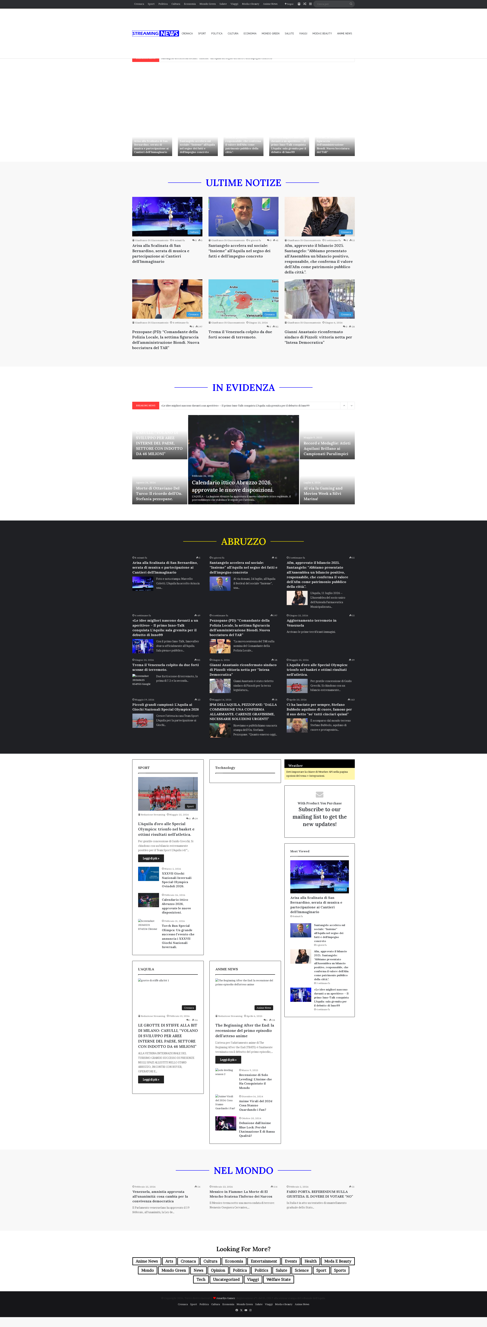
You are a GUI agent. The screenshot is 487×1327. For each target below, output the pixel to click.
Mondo (147, 1270)
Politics (261, 1270)
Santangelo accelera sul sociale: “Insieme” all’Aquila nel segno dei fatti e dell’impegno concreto (197, 146)
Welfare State (279, 1279)
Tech (201, 1279)
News (198, 1270)
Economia (190, 3)
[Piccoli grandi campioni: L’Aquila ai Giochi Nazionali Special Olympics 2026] (142, 721)
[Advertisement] (243, 94)
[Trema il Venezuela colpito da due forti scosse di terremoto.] (142, 681)
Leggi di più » (151, 858)
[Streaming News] (155, 33)
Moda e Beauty (250, 3)
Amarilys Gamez (226, 1298)
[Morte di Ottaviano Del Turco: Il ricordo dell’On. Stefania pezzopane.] (159, 482)
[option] (152, 141)
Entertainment (264, 1261)
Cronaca (139, 3)
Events (291, 1261)
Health (311, 1261)
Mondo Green (208, 3)
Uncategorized (226, 1279)
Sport (151, 3)
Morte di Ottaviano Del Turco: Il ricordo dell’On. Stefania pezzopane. (159, 493)
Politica (163, 3)
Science (302, 1270)
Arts (169, 1261)
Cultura (175, 3)
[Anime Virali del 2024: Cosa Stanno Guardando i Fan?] (225, 1102)
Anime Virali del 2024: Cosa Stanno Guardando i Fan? (256, 1105)
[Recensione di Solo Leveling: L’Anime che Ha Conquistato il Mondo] (225, 1075)
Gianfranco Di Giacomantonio (152, 240)
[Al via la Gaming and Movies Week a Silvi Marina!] (327, 482)
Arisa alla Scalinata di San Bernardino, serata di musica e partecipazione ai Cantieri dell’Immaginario (151, 146)
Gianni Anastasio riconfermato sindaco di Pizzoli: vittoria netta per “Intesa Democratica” (318, 337)
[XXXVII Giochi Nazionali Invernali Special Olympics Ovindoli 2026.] (148, 874)
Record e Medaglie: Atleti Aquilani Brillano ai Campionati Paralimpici (327, 448)
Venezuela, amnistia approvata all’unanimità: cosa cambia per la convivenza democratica (160, 1196)
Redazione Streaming (153, 814)
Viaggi (234, 3)
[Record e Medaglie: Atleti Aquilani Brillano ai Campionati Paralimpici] (327, 437)
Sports (340, 1270)
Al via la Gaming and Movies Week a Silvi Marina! (323, 493)
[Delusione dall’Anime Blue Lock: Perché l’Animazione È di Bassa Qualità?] (225, 1123)
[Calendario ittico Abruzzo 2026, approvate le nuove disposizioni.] (243, 459)
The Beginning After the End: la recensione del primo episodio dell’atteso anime (244, 1030)
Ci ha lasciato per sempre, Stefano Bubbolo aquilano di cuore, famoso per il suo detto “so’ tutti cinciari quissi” (319, 709)
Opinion (218, 1270)
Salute (223, 3)
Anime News (270, 3)
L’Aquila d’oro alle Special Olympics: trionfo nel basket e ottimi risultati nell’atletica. (317, 670)
